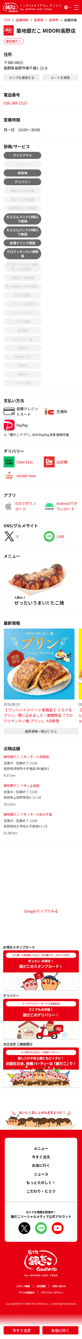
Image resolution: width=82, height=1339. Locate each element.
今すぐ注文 (22, 1330)
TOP (7, 20)
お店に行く (60, 1330)
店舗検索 (22, 20)
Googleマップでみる (41, 911)
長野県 (39, 20)
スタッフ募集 (23, 1286)
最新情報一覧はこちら (41, 731)
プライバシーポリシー (52, 1292)
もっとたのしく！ (41, 1182)
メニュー (41, 1148)
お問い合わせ (59, 1286)
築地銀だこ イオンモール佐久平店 (28, 814)
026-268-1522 (15, 103)
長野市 (54, 20)
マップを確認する (21, 77)
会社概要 (41, 1286)
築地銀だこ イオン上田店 (21, 785)
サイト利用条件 (26, 1292)
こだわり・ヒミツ (41, 1191)
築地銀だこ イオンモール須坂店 (26, 756)
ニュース (41, 1174)
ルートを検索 (60, 77)
